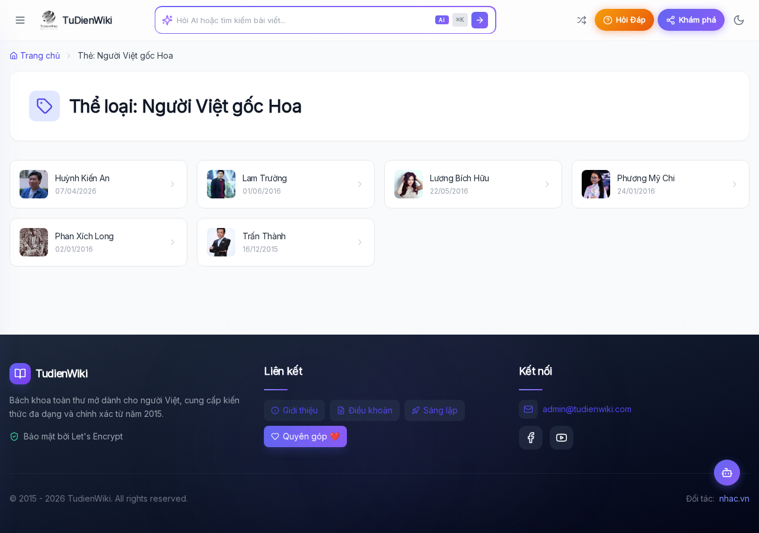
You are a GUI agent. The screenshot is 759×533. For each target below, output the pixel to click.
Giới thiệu (300, 410)
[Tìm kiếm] (479, 20)
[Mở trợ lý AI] (727, 473)
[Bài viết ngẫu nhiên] (581, 20)
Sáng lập (440, 410)
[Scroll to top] (727, 513)
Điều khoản (371, 410)
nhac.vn (734, 498)
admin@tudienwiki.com (587, 409)
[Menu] (20, 20)
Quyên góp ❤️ (311, 436)
